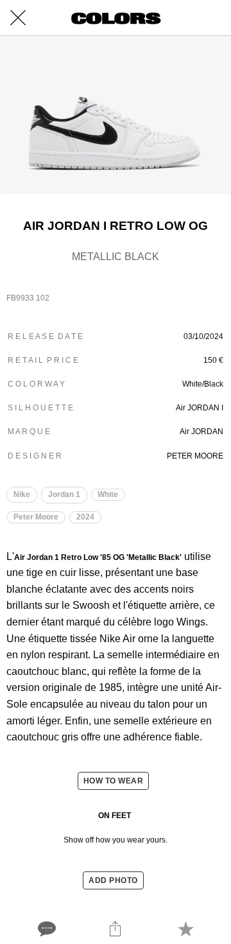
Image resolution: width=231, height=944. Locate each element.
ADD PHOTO (113, 880)
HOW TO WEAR (113, 780)
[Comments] (45, 928)
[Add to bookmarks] (185, 928)
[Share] (115, 928)
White (108, 494)
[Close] (18, 18)
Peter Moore (35, 517)
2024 (85, 517)
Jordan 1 (64, 494)
